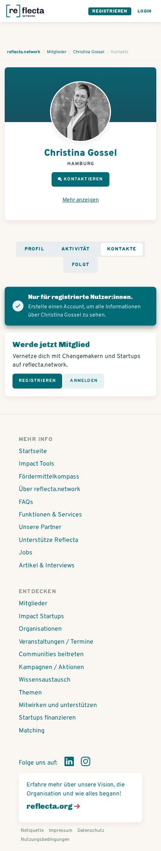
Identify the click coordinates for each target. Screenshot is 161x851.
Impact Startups (41, 617)
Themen (30, 693)
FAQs (26, 502)
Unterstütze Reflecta (48, 540)
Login (145, 11)
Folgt (80, 265)
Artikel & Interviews (47, 566)
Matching (32, 731)
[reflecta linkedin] (69, 763)
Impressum (60, 831)
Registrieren (109, 11)
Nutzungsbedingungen (45, 840)
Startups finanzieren (47, 718)
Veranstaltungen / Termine (56, 642)
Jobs (25, 553)
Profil (34, 249)
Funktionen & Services (50, 515)
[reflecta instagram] (85, 763)
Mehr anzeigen (81, 200)
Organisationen (40, 629)
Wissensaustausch (44, 680)
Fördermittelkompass (49, 477)
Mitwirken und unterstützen (58, 705)
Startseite (33, 451)
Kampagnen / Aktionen (51, 667)
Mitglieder (33, 604)
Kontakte (122, 249)
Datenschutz (90, 831)
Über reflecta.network (49, 489)
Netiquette (32, 831)
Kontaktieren (83, 179)
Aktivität (75, 249)
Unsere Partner (40, 527)
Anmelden (84, 380)
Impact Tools (36, 464)
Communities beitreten (51, 654)
